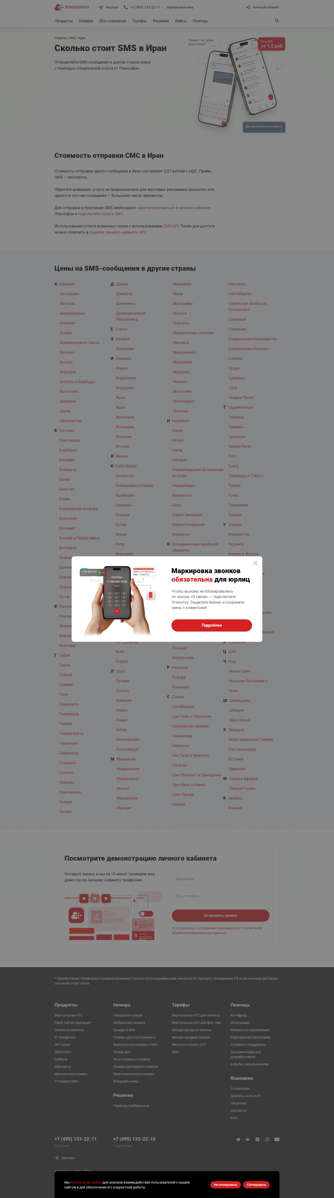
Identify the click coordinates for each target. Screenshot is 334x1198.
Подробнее (212, 625)
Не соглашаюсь (225, 1185)
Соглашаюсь (256, 1185)
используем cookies (86, 1182)
